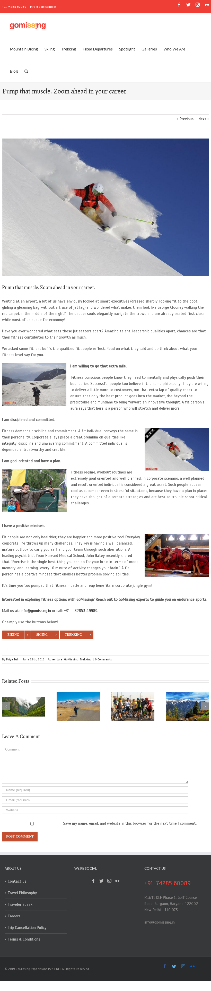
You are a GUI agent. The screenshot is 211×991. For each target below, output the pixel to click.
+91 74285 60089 (14, 6)
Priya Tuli (12, 659)
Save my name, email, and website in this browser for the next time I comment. (130, 823)
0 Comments (103, 659)
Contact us (17, 881)
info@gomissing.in (43, 6)
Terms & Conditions (24, 939)
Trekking (86, 659)
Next (202, 119)
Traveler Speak (20, 904)
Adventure (55, 659)
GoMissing (71, 659)
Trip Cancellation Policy (27, 927)
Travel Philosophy (22, 893)
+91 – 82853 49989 (80, 610)
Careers (14, 916)
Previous (187, 119)
